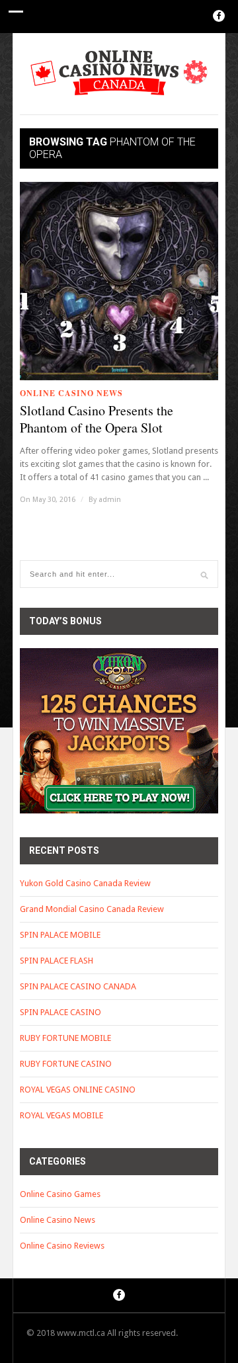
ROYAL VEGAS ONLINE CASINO (78, 1090)
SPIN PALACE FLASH (56, 961)
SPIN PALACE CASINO (60, 1012)
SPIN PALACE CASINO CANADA (78, 986)
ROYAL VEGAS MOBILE (61, 1115)
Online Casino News (71, 393)
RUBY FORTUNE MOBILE (65, 1038)
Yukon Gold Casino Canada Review (85, 883)
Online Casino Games (60, 1194)
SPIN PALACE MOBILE (60, 935)
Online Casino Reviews (62, 1246)
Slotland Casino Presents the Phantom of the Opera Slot (96, 419)
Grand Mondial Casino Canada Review (92, 909)
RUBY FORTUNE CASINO (66, 1064)
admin (110, 499)
